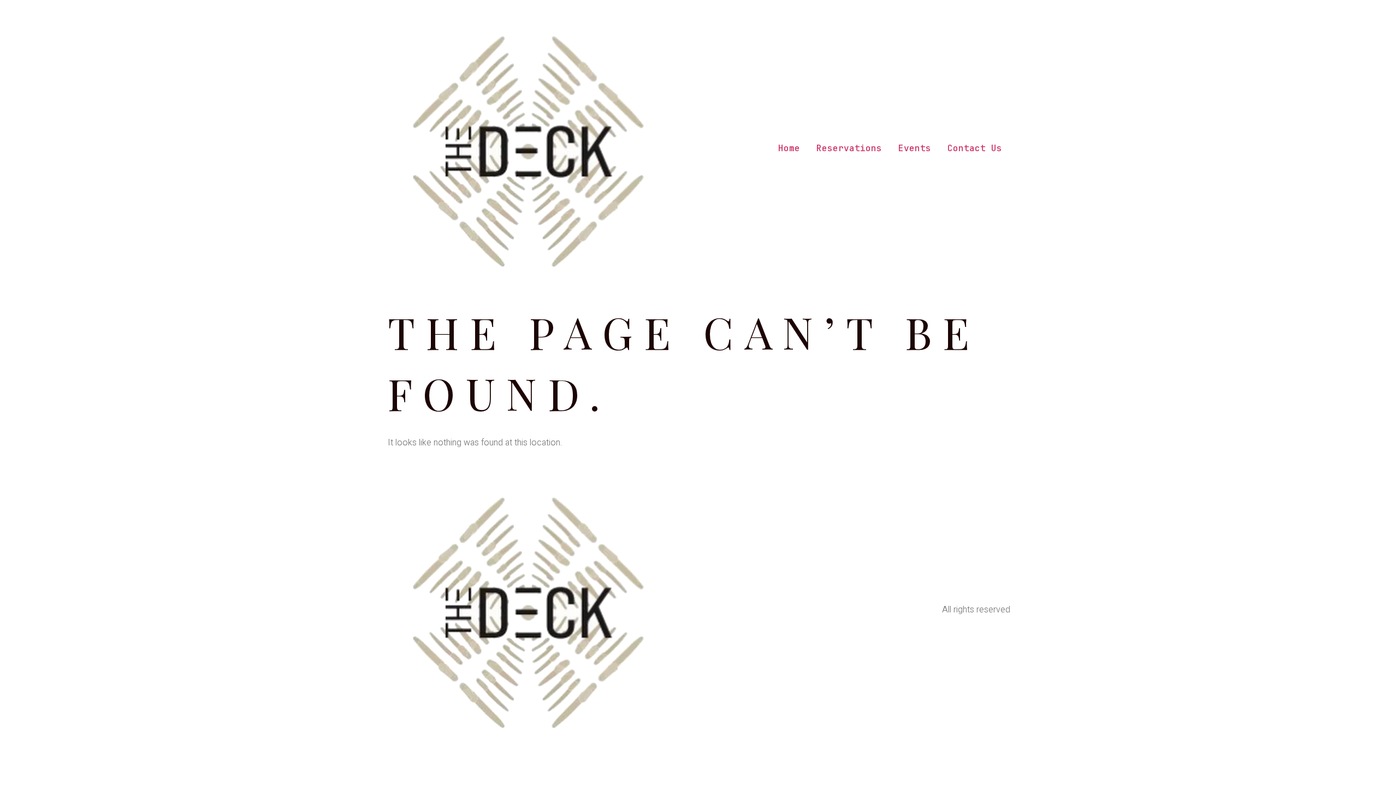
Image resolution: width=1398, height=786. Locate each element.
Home (789, 148)
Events (914, 148)
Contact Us (974, 148)
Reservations (849, 148)
